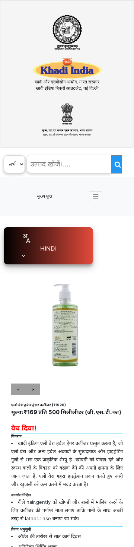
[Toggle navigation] (95, 196)
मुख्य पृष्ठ (44, 196)
